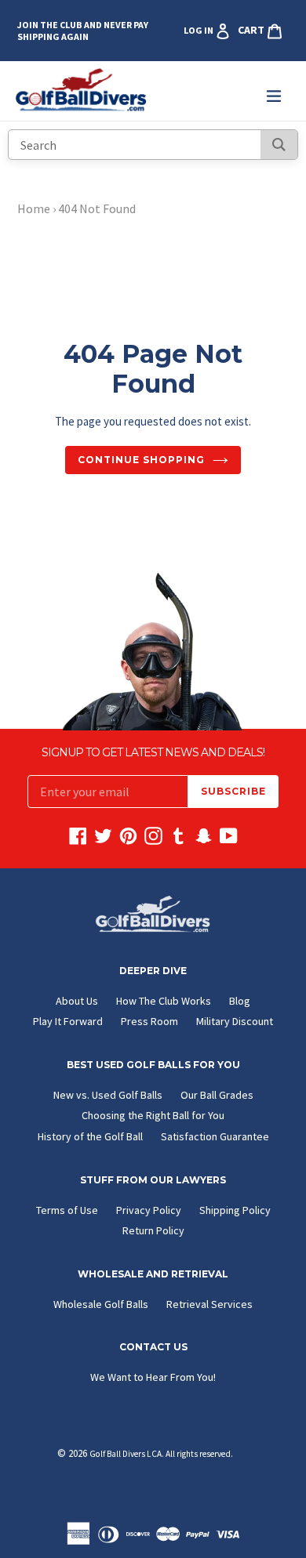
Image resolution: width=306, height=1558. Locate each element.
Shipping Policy (235, 1210)
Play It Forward (68, 1021)
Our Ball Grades (216, 1095)
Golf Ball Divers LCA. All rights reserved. (161, 1453)
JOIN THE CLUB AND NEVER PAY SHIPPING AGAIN (82, 30)
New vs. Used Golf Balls (107, 1095)
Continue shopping (141, 460)
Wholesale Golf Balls (100, 1304)
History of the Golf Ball (90, 1136)
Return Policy (153, 1230)
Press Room (149, 1021)
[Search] (278, 144)
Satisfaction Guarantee (215, 1136)
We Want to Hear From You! (153, 1377)
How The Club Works (163, 1001)
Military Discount (234, 1021)
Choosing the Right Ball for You (153, 1115)
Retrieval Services (209, 1304)
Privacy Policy (148, 1210)
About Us (77, 1001)
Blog (239, 1001)
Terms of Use (67, 1210)
